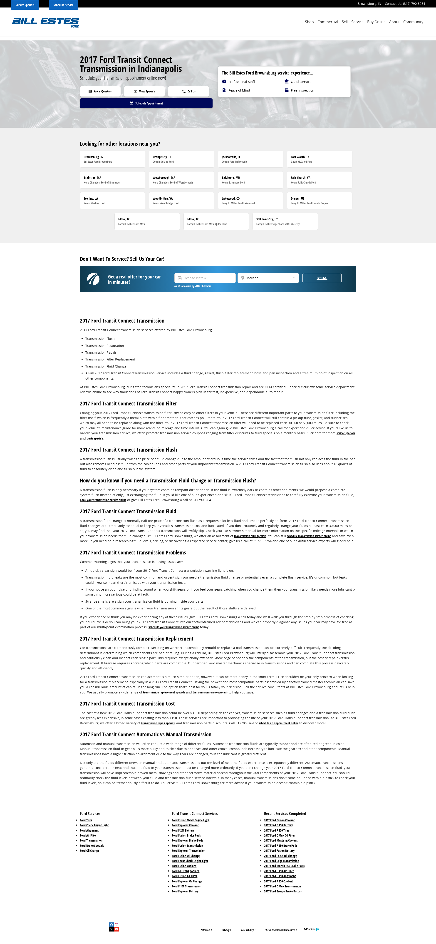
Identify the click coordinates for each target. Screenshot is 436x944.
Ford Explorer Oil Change (187, 881)
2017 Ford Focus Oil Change (280, 856)
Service (357, 21)
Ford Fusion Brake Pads (186, 835)
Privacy (225, 930)
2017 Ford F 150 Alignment (280, 876)
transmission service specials (210, 692)
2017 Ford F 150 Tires (276, 830)
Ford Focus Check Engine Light (190, 861)
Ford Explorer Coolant (185, 825)
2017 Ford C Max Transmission (282, 886)
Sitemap (205, 930)
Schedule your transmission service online (174, 627)
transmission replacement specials (164, 692)
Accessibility (247, 930)
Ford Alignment (89, 830)
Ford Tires (86, 820)
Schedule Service (63, 5)
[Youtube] (116, 929)
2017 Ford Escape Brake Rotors (283, 891)
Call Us (189, 91)
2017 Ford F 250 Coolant (278, 881)
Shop (309, 21)
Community (413, 21)
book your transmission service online (103, 500)
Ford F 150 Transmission (186, 886)
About (394, 21)
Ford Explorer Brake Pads (187, 840)
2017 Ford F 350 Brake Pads (280, 845)
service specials (346, 433)
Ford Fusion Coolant (184, 866)
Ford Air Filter (88, 835)
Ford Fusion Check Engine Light (190, 820)
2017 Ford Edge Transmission (281, 861)
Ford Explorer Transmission (188, 850)
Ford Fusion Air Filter (184, 876)
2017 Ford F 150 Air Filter (279, 871)
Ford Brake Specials (92, 845)
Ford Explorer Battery (185, 891)
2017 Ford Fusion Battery (279, 850)
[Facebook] (111, 924)
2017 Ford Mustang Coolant (281, 840)
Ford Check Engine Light (94, 825)
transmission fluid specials (250, 536)
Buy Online (376, 21)
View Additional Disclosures (280, 930)
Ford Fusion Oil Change (186, 856)
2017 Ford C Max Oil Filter (279, 835)
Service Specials (25, 5)
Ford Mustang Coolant (185, 871)
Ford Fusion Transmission (187, 845)
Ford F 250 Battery (183, 830)
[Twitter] (111, 929)
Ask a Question (100, 91)
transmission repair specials (158, 723)
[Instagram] (116, 924)
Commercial (327, 21)
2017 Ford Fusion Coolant (279, 820)
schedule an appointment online (278, 723)
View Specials (144, 91)
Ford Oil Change (89, 850)
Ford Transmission (91, 840)
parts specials (95, 438)
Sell (345, 21)
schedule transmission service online (309, 536)
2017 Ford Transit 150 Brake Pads (284, 866)
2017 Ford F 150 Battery (278, 825)
